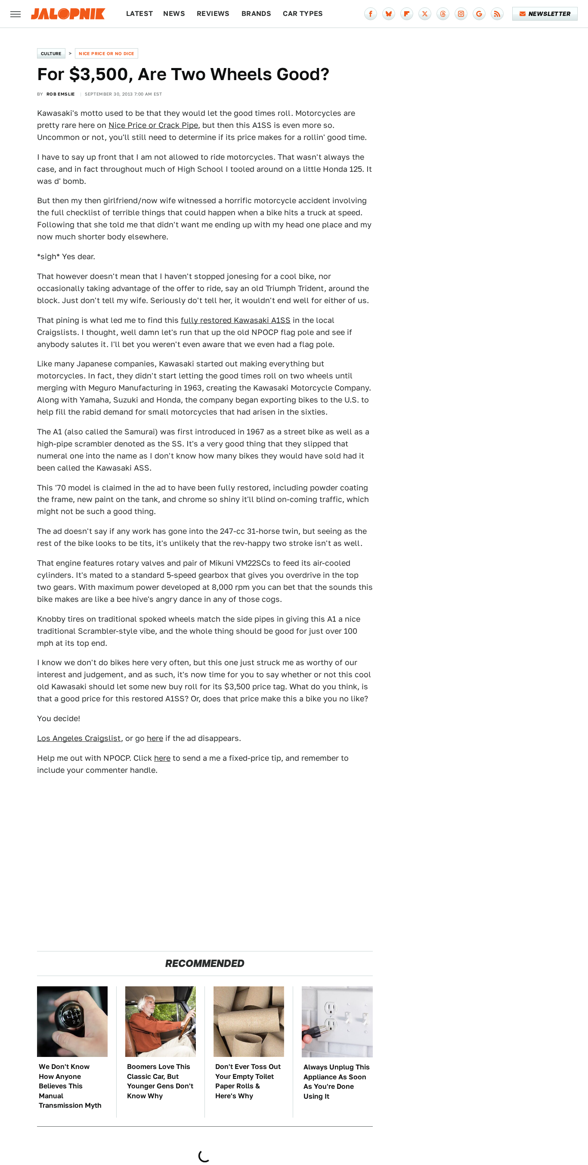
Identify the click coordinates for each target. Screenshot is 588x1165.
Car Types (303, 13)
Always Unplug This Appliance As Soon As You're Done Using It (336, 1081)
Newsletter (549, 13)
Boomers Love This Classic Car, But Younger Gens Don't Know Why (160, 1081)
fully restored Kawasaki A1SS (236, 320)
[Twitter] (424, 13)
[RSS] (497, 13)
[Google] (479, 13)
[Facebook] (370, 13)
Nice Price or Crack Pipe (153, 125)
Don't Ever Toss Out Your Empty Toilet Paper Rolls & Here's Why (248, 1081)
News (174, 13)
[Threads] (442, 13)
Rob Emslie (60, 93)
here (155, 738)
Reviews (213, 13)
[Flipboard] (406, 13)
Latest (139, 13)
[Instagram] (461, 13)
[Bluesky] (388, 13)
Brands (256, 13)
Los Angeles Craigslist (79, 738)
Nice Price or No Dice (106, 53)
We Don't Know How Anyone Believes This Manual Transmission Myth (70, 1086)
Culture (51, 53)
